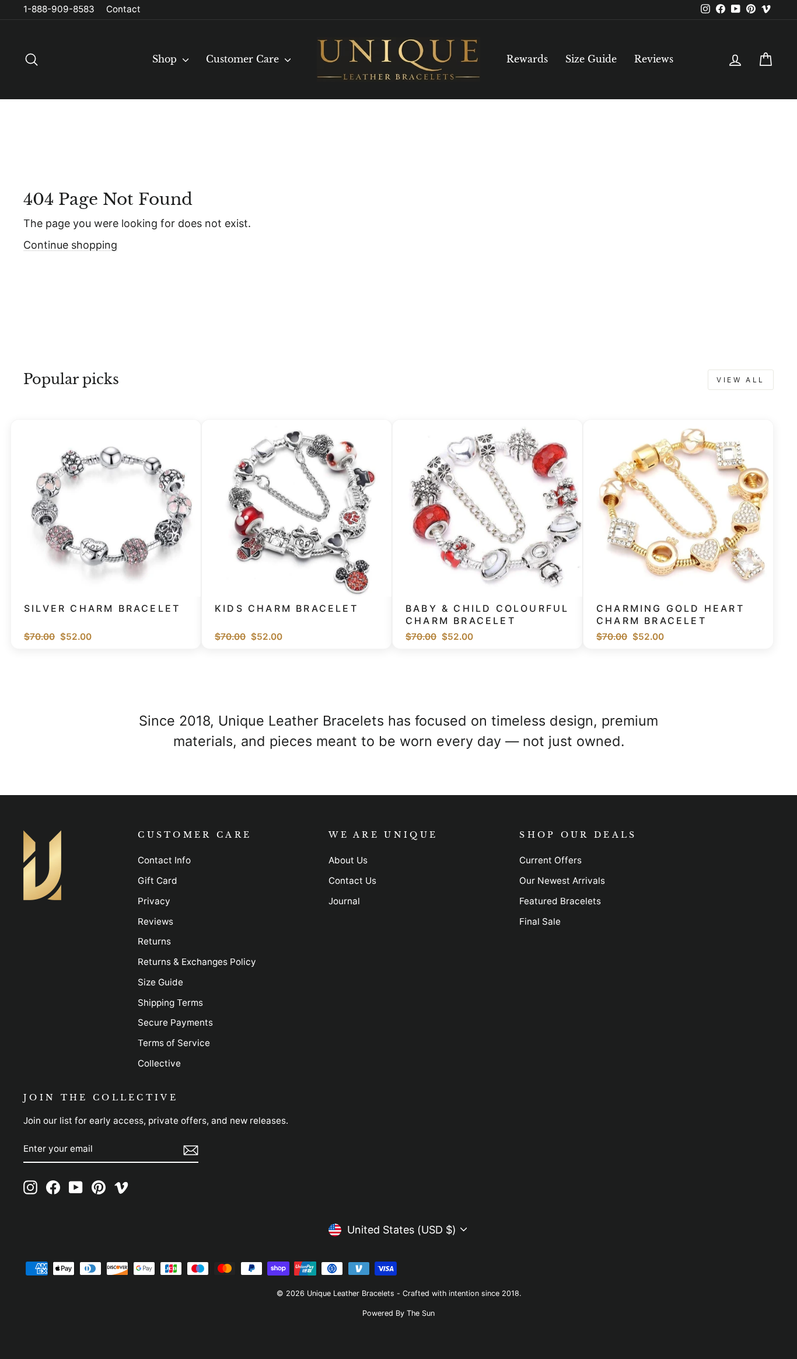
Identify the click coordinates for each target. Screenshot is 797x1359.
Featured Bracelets (560, 901)
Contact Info (164, 860)
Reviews (653, 59)
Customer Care (244, 59)
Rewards (527, 59)
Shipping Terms (170, 1002)
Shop (166, 59)
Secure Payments (175, 1022)
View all (740, 379)
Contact (123, 9)
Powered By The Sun (398, 1313)
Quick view (112, 581)
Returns (154, 941)
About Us (348, 860)
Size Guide (591, 59)
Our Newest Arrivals (562, 880)
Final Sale (540, 921)
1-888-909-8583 (59, 9)
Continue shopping (70, 245)
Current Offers (550, 860)
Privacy (154, 901)
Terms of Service (174, 1042)
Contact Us (352, 880)
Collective (159, 1063)
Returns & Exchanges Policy (197, 961)
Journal (344, 901)
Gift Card (157, 880)
